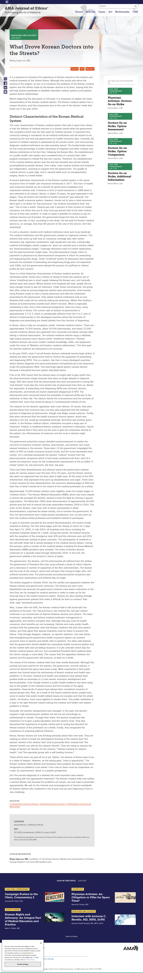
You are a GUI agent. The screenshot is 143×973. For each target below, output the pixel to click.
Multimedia (122, 11)
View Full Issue (71, 936)
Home (79, 11)
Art (110, 11)
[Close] (40, 943)
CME (135, 11)
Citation (74, 69)
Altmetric (90, 69)
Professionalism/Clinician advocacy (24, 804)
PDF (82, 69)
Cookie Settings (47, 959)
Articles (90, 11)
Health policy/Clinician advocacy (52, 804)
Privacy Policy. (30, 959)
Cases (101, 11)
